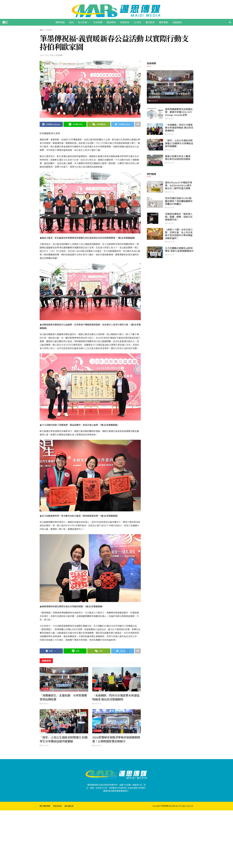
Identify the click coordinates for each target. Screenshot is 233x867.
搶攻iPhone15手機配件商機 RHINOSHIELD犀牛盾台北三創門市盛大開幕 (178, 185)
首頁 (41, 30)
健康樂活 (111, 22)
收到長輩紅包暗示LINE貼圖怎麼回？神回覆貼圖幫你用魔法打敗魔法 (179, 201)
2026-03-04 (170, 242)
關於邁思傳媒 (45, 806)
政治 (71, 22)
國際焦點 (60, 22)
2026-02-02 (44, 55)
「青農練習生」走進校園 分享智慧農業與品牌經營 (63, 697)
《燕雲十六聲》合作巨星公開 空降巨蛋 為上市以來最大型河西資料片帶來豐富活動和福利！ (179, 234)
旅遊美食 (124, 22)
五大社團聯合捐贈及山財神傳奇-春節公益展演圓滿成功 (179, 249)
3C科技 (137, 22)
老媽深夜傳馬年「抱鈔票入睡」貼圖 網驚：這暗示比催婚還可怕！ (179, 216)
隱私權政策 (69, 806)
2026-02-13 (170, 207)
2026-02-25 (170, 254)
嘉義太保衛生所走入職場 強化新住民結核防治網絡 (179, 157)
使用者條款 (57, 806)
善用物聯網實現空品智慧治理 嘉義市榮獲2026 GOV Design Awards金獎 (179, 112)
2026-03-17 (45, 703)
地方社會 (82, 22)
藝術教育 (150, 22)
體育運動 (163, 22)
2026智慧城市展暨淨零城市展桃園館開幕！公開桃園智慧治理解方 (116, 739)
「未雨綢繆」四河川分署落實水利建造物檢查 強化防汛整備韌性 (115, 697)
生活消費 (97, 22)
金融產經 (177, 22)
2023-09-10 (170, 192)
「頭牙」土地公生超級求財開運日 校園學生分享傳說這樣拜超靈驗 (63, 739)
